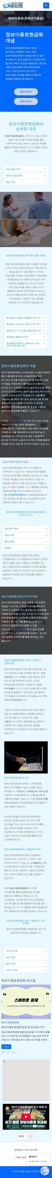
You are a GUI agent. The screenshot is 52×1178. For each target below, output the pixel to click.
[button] (26, 169)
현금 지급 (10, 182)
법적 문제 (10, 963)
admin (14, 1052)
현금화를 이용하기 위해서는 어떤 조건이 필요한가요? (23, 344)
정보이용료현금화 (10, 1022)
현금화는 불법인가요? (17, 337)
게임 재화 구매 (13, 169)
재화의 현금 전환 (14, 175)
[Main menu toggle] (46, 5)
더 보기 (6, 1046)
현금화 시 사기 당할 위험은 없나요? (24, 330)
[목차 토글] (29, 1136)
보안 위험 (10, 957)
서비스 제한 (11, 970)
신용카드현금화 (19, 629)
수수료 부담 (11, 951)
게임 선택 (9, 535)
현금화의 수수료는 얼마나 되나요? (23, 324)
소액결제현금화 (16, 421)
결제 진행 (9, 541)
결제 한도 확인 (11, 528)
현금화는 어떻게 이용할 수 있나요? (24, 318)
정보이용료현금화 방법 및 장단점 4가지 (23, 1027)
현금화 (7, 548)
